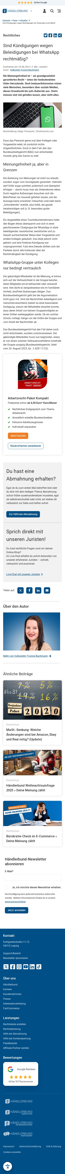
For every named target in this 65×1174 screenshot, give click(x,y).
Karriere (7, 989)
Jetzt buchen (18, 435)
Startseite (6, 20)
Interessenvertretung (14, 1003)
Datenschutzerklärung (30, 1146)
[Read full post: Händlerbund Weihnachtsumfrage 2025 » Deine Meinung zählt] (32, 762)
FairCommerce (11, 1008)
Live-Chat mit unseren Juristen (23, 574)
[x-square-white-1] (6, 967)
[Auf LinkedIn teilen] (55, 36)
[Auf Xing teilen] (60, 36)
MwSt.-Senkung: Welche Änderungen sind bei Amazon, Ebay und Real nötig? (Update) (31, 734)
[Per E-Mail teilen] (47, 590)
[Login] (44, 10)
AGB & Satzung (53, 1146)
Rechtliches (11, 35)
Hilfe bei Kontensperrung (17, 1038)
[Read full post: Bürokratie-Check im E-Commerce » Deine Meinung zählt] (32, 813)
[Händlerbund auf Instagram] (19, 967)
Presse (7, 998)
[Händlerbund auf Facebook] (12, 967)
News (15, 20)
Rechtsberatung (12, 1028)
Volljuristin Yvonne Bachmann (24, 70)
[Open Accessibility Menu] (7, 1166)
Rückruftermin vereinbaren (25, 445)
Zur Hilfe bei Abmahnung (23, 514)
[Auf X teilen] (20, 590)
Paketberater (10, 1043)
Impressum (8, 1146)
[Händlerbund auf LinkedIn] (32, 967)
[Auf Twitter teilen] (45, 36)
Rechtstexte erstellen (14, 1024)
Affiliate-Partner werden (16, 1048)
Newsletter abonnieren (15, 958)
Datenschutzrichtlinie (15, 901)
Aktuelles (24, 20)
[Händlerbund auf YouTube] (26, 967)
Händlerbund (10, 984)
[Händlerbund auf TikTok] (39, 967)
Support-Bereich (12, 953)
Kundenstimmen (12, 994)
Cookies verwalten (12, 1152)
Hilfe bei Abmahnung (15, 1033)
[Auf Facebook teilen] (50, 36)
